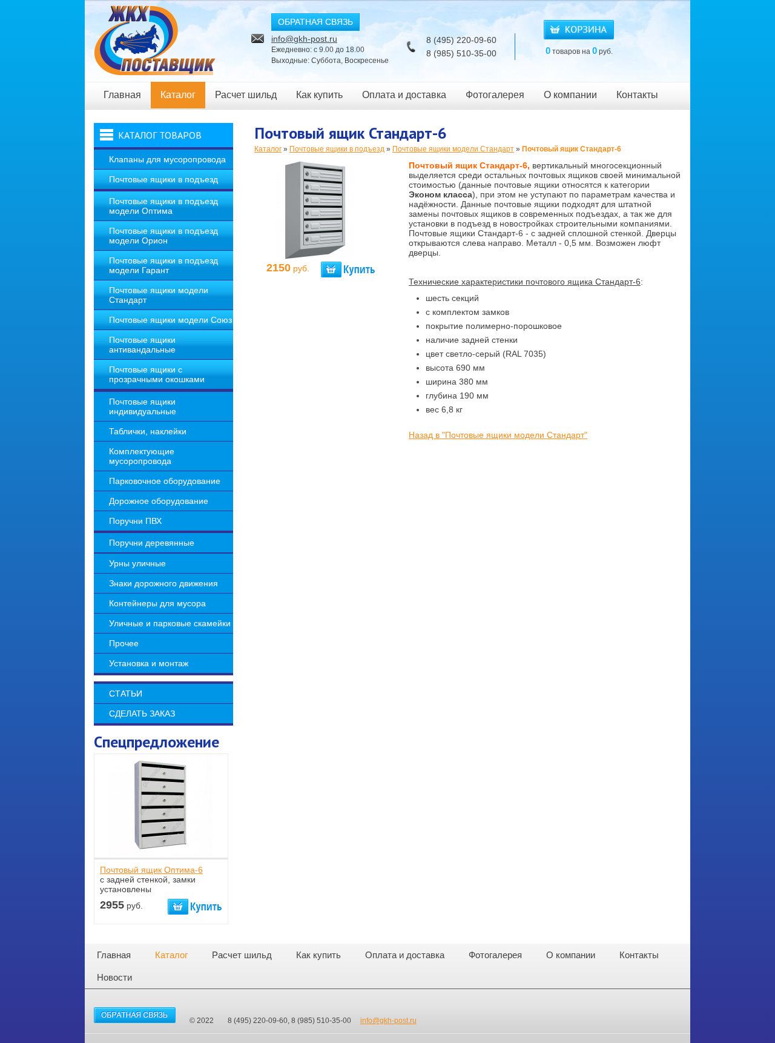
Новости (114, 977)
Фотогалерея (495, 95)
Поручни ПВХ (135, 521)
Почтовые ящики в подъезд (163, 179)
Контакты (637, 95)
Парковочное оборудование (164, 481)
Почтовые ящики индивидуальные (142, 406)
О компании (570, 95)
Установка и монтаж (148, 663)
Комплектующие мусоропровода (141, 456)
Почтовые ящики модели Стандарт (158, 295)
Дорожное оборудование (158, 501)
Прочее (124, 643)
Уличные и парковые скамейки (170, 623)
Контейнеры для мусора (157, 603)
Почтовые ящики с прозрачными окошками (157, 374)
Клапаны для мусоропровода (167, 159)
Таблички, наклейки (147, 431)
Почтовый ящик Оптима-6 (151, 870)
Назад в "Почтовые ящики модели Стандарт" (498, 435)
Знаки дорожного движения (163, 583)
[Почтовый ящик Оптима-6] (160, 853)
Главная (122, 95)
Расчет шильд (246, 95)
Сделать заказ (142, 713)
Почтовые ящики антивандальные (142, 344)
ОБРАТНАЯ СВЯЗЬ (315, 22)
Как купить (319, 95)
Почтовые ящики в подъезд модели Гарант (163, 265)
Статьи (125, 693)
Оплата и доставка (404, 95)
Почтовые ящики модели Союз (170, 320)
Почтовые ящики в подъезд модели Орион (163, 235)
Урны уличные (137, 563)
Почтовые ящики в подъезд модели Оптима (163, 206)
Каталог (178, 95)
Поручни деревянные (151, 543)
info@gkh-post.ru (304, 39)
